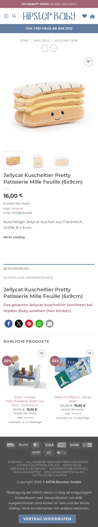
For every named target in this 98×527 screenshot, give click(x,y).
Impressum (72, 465)
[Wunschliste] (84, 16)
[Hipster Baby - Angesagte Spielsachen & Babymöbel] (49, 16)
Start (24, 40)
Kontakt (15, 462)
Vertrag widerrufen (47, 519)
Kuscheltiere (66, 40)
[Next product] (44, 48)
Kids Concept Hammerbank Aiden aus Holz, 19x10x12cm (25, 401)
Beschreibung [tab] (16, 268)
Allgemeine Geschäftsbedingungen (57, 462)
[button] (6, 15)
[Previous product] (53, 48)
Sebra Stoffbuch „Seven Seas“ (73, 399)
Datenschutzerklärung (38, 465)
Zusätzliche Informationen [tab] (28, 277)
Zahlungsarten (27, 472)
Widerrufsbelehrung (68, 468)
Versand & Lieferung (28, 468)
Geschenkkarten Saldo (64, 472)
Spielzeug (42, 40)
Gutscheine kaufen (50, 475)
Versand (17, 208)
